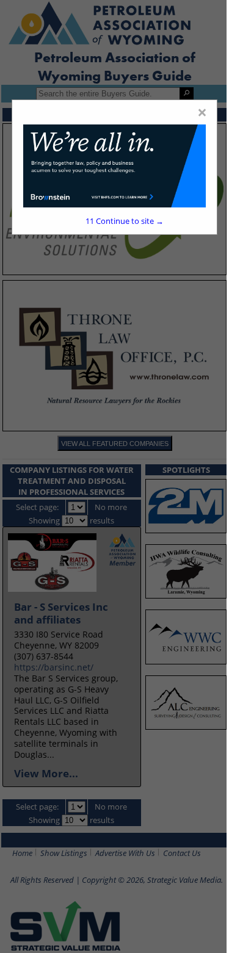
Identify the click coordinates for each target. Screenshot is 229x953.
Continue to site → (124, 220)
